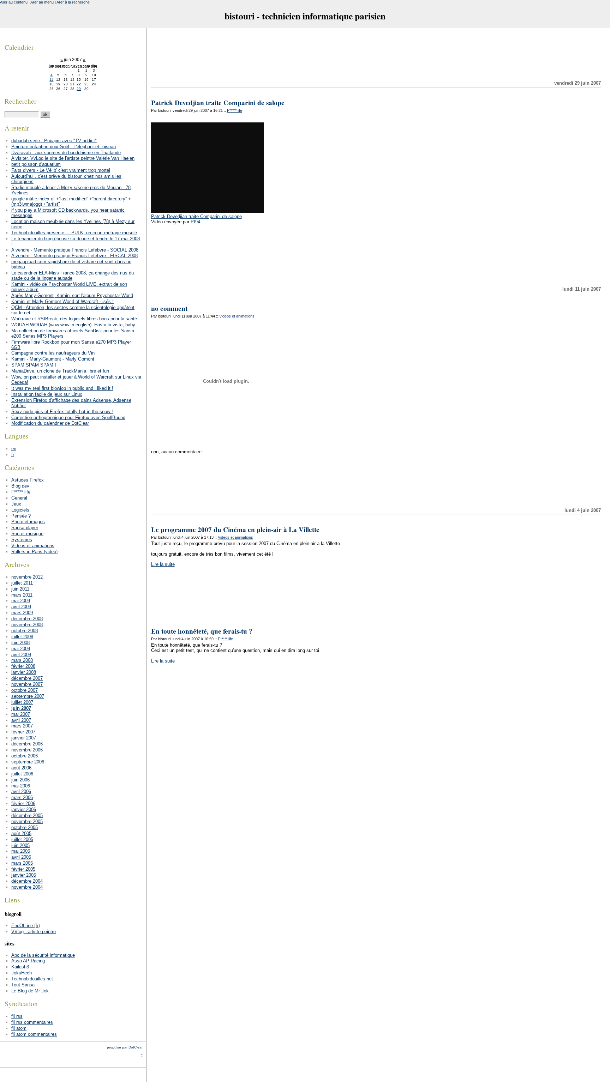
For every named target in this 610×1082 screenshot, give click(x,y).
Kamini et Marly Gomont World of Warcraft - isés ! (62, 301)
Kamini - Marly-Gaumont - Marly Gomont (52, 359)
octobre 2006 (24, 755)
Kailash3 (20, 966)
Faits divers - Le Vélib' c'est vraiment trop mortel (60, 170)
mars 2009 (22, 612)
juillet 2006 (22, 773)
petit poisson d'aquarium (36, 164)
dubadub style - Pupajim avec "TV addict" (54, 140)
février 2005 (23, 869)
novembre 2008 (27, 624)
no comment (169, 308)
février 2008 (23, 666)
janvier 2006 (23, 809)
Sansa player (24, 527)
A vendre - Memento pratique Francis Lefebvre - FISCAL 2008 (74, 255)
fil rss (17, 1016)
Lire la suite (163, 564)
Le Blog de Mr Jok (30, 990)
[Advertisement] (375, 54)
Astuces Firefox (27, 480)
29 (79, 89)
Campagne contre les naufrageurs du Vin (53, 353)
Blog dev (20, 486)
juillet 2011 (22, 583)
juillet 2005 (22, 839)
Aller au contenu (14, 2)
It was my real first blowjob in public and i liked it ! (62, 388)
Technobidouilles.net (32, 978)
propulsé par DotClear (125, 1047)
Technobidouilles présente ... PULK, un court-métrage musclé (74, 232)
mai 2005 (20, 851)
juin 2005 (20, 845)
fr (12, 454)
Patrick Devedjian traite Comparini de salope (218, 103)
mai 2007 (20, 714)
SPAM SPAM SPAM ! (33, 365)
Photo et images (28, 521)
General (19, 498)
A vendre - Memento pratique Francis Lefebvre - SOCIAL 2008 (74, 250)
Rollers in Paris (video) (34, 551)
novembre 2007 (27, 684)
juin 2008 (20, 642)
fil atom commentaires (34, 1034)
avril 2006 (21, 791)
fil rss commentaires (32, 1022)
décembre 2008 (27, 618)
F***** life (234, 110)
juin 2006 (20, 779)
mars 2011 (21, 595)
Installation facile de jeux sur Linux (46, 394)
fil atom (18, 1028)
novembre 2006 (27, 749)
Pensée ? (21, 516)
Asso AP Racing (28, 960)
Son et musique (27, 533)
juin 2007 (21, 708)
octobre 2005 (24, 827)
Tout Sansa (23, 984)
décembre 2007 (27, 678)
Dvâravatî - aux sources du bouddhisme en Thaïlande (66, 152)
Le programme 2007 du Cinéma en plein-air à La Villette (235, 529)
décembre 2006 (27, 743)
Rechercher (20, 101)
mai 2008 (20, 648)
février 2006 (23, 803)
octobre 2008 (24, 630)
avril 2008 (21, 654)
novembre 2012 (27, 577)
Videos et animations (237, 316)
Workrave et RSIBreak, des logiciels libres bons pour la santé (74, 318)
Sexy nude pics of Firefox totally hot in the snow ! (62, 411)
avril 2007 (21, 720)
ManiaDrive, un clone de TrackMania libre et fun (60, 371)
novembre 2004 (27, 887)
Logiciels (20, 510)
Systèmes (21, 539)
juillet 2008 (22, 636)
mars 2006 (22, 797)
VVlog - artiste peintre (33, 931)
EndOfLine (22, 925)
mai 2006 (20, 785)
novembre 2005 (27, 821)
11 (51, 79)
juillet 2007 (22, 702)
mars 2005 (22, 863)
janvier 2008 (23, 672)
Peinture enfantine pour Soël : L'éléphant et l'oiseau (63, 146)
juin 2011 (20, 589)
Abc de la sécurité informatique (43, 955)
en (13, 448)
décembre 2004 (27, 881)
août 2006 (21, 767)
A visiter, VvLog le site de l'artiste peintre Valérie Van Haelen (72, 158)
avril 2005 (21, 857)
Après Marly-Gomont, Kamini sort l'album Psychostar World (72, 295)
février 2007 (23, 732)
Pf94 (195, 221)
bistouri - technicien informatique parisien (305, 16)
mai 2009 (20, 600)
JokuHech (21, 972)
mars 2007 (22, 726)
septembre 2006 (27, 761)
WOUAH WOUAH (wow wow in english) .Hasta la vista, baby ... (76, 324)
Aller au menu (42, 2)
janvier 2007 (23, 738)
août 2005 (21, 833)
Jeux (16, 504)
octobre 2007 (24, 690)
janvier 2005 (23, 875)
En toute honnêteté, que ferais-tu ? (201, 631)
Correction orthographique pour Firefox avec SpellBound (68, 417)
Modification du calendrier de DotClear (50, 423)
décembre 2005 (27, 815)
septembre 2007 (27, 696)
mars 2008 (22, 660)
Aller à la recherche (73, 2)
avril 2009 (21, 606)
